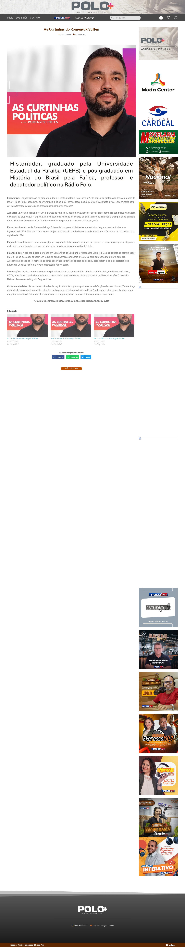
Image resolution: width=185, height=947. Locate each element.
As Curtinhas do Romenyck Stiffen (22, 338)
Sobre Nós (21, 17)
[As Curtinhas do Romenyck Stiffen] (27, 325)
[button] (58, 357)
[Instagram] (168, 17)
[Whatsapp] (175, 17)
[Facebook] (161, 17)
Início (10, 17)
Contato (35, 17)
